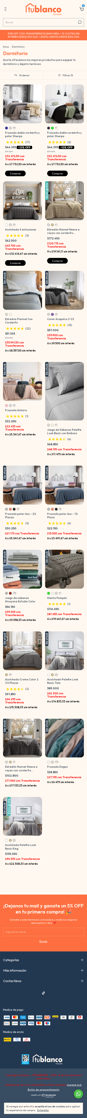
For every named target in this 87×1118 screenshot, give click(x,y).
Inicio (6, 46)
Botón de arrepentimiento (43, 1089)
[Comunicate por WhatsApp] (78, 1093)
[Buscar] (79, 22)
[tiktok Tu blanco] (43, 993)
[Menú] (6, 10)
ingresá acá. (74, 1084)
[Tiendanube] (43, 1096)
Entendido (43, 1110)
